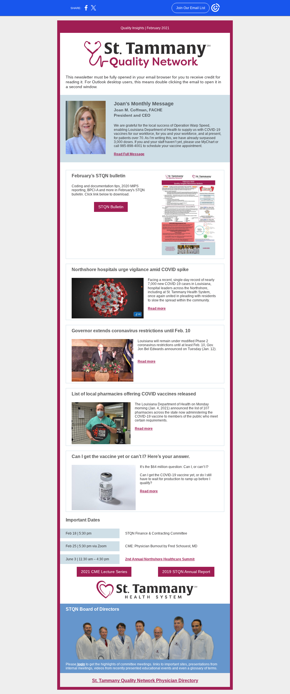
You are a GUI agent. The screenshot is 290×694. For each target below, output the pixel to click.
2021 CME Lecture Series (104, 571)
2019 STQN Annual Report (186, 571)
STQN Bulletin (110, 207)
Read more (157, 308)
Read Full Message (129, 154)
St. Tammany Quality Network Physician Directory (145, 680)
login (80, 664)
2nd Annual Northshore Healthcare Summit (160, 559)
